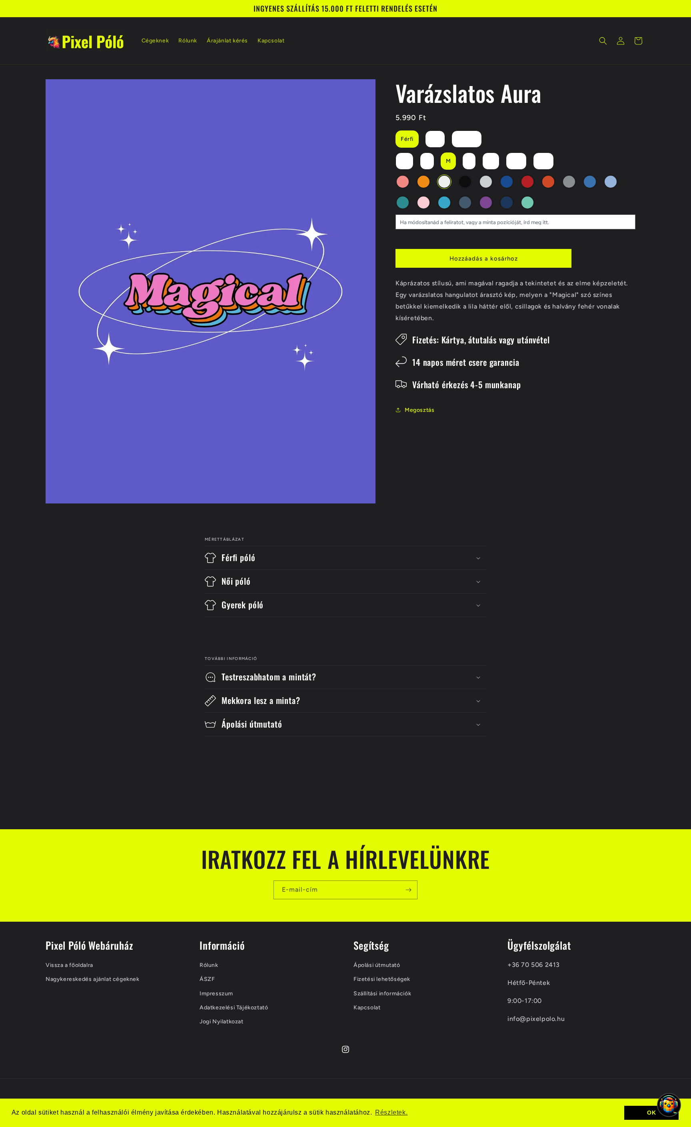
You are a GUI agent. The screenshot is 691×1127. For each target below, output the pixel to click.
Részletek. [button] (391, 1112)
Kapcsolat (366, 1007)
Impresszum (216, 993)
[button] (603, 41)
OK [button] (651, 1112)
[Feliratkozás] (408, 889)
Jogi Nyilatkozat (222, 1021)
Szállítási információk (382, 993)
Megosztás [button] (419, 410)
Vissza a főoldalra (69, 965)
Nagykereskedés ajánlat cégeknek (93, 979)
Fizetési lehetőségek (381, 979)
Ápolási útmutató (376, 965)
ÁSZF (207, 979)
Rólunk (209, 965)
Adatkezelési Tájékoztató (234, 1007)
